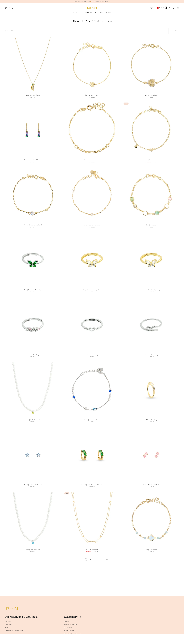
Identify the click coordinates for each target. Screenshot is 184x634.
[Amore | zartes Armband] (92, 195)
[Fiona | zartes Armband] (92, 390)
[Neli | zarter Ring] (151, 390)
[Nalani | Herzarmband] (151, 130)
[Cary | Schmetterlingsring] (33, 260)
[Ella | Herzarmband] (151, 65)
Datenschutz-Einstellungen (14, 630)
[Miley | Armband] (151, 520)
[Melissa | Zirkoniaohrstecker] (151, 455)
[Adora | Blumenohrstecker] (33, 455)
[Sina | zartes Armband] (92, 65)
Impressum (8, 621)
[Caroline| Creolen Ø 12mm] (33, 130)
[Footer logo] (12, 608)
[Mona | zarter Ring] (92, 325)
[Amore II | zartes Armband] (33, 195)
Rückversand (68, 627)
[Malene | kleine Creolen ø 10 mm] (92, 455)
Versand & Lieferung (70, 624)
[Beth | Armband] (151, 195)
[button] (88, 13)
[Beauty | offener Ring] (151, 325)
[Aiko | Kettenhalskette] (92, 520)
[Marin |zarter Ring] (33, 325)
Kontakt (66, 621)
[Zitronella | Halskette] (33, 65)
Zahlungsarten (69, 630)
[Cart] (178, 7)
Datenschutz (9, 624)
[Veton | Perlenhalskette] (33, 390)
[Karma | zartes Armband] (92, 130)
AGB (6, 627)
